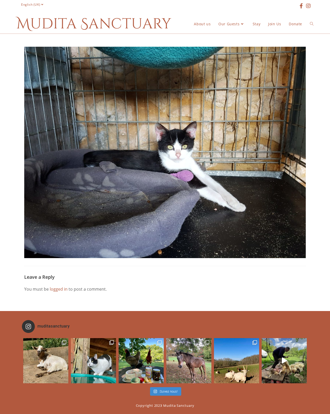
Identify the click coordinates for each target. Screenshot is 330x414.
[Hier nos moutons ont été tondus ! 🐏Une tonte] (284, 360)
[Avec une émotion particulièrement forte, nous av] (45, 360)
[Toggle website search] (311, 24)
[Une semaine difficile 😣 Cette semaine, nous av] (236, 360)
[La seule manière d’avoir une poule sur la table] (141, 360)
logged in (59, 289)
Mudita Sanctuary (93, 24)
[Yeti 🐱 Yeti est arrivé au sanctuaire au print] (93, 360)
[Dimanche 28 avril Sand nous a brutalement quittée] (188, 360)
